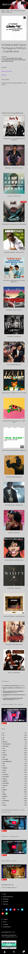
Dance (4, 752)
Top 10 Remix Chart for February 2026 (10, 685)
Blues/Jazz (5, 741)
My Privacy (5, 904)
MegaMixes (5, 780)
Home (4, 10)
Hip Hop (7, 10)
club (12, 59)
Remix (21, 58)
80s (3, 737)
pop (10, 61)
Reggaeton (5, 796)
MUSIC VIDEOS (6, 783)
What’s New (5, 899)
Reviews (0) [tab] (4, 75)
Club (7, 58)
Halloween (5, 767)
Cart (21, 951)
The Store (5, 919)
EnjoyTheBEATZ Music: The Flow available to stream (13, 694)
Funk (4, 765)
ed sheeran (20, 59)
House (4, 772)
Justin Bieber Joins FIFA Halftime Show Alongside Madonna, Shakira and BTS (13, 699)
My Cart (5, 921)
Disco (4, 757)
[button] (25, 18)
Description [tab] (4, 67)
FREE (4, 763)
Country (4, 750)
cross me (15, 59)
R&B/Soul (5, 789)
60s (3, 733)
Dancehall (5, 754)
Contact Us (5, 924)
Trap (4, 802)
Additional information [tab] (6, 71)
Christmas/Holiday (7, 743)
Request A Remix (7, 926)
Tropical (4, 805)
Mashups (5, 778)
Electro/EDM (11, 58)
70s (3, 735)
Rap (3, 791)
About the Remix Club (8, 896)
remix (12, 61)
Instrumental (5, 774)
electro (24, 59)
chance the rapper (7, 59)
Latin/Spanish (6, 776)
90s (3, 739)
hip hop (3, 61)
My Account (5, 901)
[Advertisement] (14, 100)
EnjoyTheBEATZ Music (7, 761)
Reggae (4, 794)
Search (14, 952)
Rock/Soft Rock (6, 800)
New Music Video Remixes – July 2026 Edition (12, 687)
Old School (5, 785)
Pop (18, 58)
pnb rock (7, 61)
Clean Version (5, 746)
